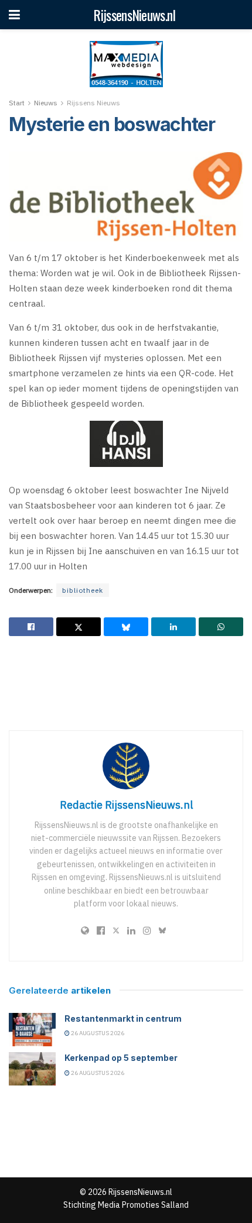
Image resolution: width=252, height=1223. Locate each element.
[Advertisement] (126, 683)
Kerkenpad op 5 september (121, 1058)
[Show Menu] (14, 14)
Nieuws (45, 102)
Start (17, 102)
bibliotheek (82, 590)
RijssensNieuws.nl (134, 15)
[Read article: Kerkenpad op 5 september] (32, 1068)
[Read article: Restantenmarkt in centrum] (32, 1029)
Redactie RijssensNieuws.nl (126, 805)
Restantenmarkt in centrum (123, 1018)
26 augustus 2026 (97, 1033)
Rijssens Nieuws (93, 102)
